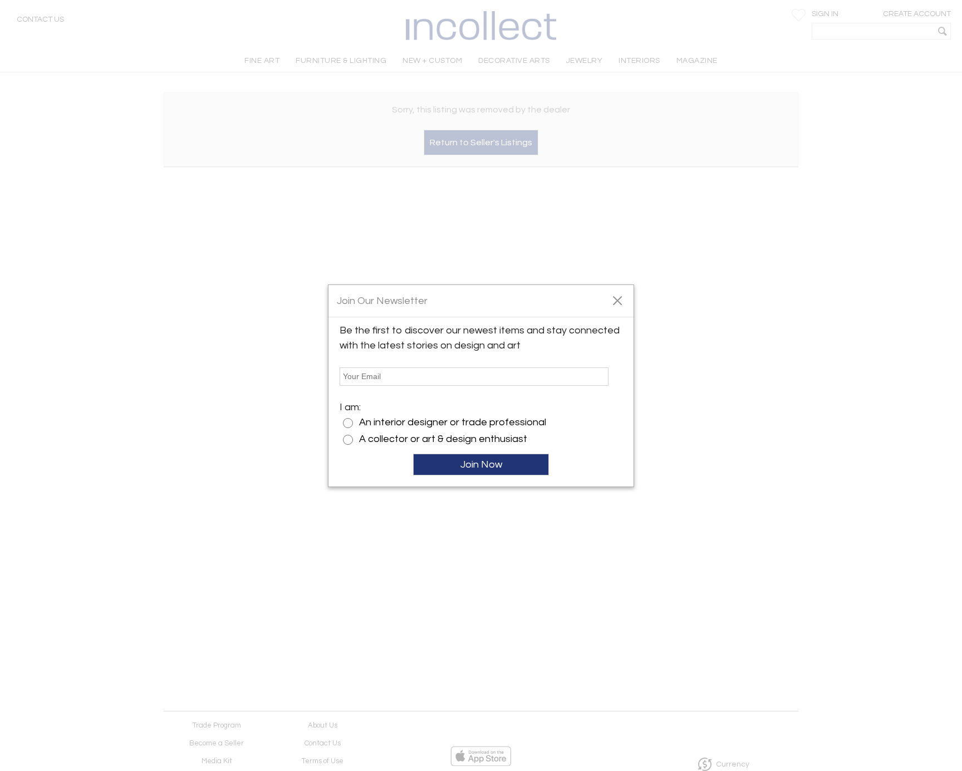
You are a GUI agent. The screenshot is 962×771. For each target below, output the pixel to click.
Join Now (481, 464)
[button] (617, 300)
